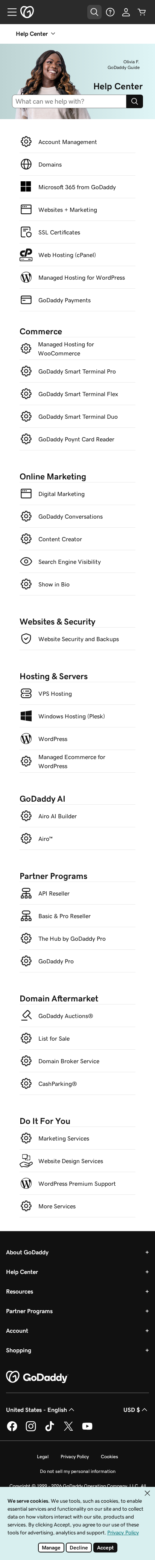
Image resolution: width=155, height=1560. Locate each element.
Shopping (18, 1350)
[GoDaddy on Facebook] (12, 1430)
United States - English (36, 1410)
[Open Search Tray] (94, 12)
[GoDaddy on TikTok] (50, 1430)
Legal (43, 1456)
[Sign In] (126, 12)
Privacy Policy (75, 1456)
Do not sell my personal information (77, 1471)
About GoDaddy (27, 1252)
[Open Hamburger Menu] (9, 12)
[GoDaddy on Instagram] (31, 1430)
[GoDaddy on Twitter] (68, 1430)
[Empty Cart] (142, 12)
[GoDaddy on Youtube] (87, 1430)
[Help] (110, 12)
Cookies (109, 1456)
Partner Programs (29, 1311)
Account (17, 1330)
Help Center (22, 1272)
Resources (19, 1291)
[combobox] (72, 101)
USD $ (131, 1410)
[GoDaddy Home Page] (37, 1377)
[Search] (134, 101)
